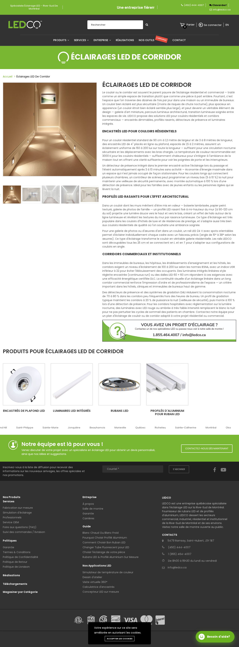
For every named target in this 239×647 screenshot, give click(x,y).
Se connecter (213, 25)
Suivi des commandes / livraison (24, 532)
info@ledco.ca (222, 9)
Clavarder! (219, 5)
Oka (228, 427)
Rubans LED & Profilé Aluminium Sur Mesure (111, 557)
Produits (60, 40)
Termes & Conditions (16, 552)
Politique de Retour (15, 562)
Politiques (10, 540)
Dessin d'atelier (92, 577)
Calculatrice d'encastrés (98, 587)
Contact (179, 40)
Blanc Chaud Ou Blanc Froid (101, 533)
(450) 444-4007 (194, 5)
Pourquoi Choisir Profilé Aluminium (105, 537)
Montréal (211, 427)
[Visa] (130, 620)
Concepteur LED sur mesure (101, 592)
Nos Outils (153, 40)
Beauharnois (97, 427)
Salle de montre (93, 509)
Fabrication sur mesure (18, 508)
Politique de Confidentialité (20, 557)
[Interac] (160, 620)
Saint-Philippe (24, 427)
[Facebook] (214, 473)
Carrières (88, 518)
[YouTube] (223, 473)
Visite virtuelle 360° (95, 582)
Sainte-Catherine (185, 427)
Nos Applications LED (97, 565)
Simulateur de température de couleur (108, 572)
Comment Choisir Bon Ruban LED (104, 542)
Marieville (120, 427)
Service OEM (11, 522)
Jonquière (74, 427)
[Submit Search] (147, 24)
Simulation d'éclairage (17, 512)
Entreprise (101, 40)
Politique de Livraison (16, 567)
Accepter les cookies (119, 638)
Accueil (7, 76)
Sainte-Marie (50, 427)
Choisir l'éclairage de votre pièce (104, 552)
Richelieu (160, 427)
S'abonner (179, 469)
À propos (88, 504)
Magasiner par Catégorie (20, 592)
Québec (140, 427)
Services (80, 40)
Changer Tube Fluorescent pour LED (106, 547)
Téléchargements (15, 584)
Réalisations (125, 40)
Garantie (8, 547)
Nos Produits (11, 497)
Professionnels (12, 517)
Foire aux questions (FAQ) (19, 527)
